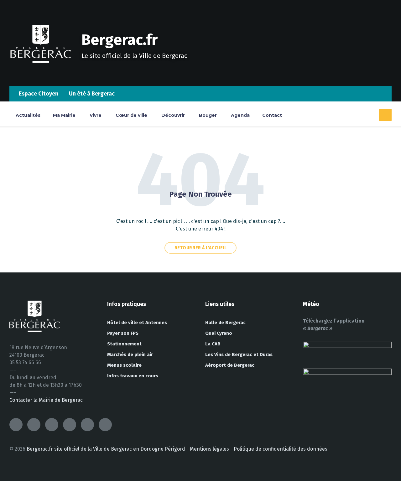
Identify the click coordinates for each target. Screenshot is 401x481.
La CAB (213, 344)
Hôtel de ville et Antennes (137, 322)
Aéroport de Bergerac (229, 365)
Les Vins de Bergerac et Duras (239, 354)
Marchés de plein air (130, 354)
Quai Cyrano (218, 333)
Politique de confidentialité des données (280, 449)
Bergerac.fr (119, 40)
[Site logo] (40, 73)
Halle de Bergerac (225, 322)
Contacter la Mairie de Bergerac (46, 400)
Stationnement (124, 344)
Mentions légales (209, 449)
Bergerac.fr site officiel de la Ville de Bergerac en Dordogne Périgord (106, 449)
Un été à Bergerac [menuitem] (92, 93)
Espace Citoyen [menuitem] (38, 93)
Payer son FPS (122, 333)
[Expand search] (385, 115)
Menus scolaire (124, 365)
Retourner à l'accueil (200, 248)
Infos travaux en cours (132, 376)
